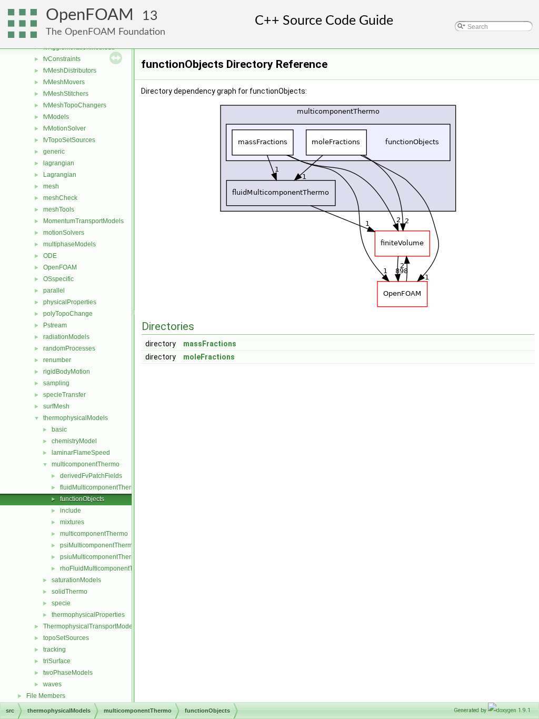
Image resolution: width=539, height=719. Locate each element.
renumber (57, 360)
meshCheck (60, 198)
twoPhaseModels (68, 672)
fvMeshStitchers (65, 93)
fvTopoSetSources (69, 140)
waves (52, 684)
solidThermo (69, 591)
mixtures (72, 522)
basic (59, 429)
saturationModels (76, 580)
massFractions (209, 343)
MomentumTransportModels (83, 221)
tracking (54, 649)
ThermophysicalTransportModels (90, 626)
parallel (54, 290)
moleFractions (209, 357)
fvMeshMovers (64, 82)
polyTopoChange (68, 313)
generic (54, 151)
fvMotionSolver (64, 128)
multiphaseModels (69, 244)
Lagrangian (59, 174)
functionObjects (82, 499)
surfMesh (56, 406)
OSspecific (58, 279)
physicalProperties (69, 302)
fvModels (56, 117)
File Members (45, 696)
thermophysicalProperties (88, 614)
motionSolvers (63, 232)
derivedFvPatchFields (91, 476)
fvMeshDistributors (69, 70)
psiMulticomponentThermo (98, 545)
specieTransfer (64, 394)
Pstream (55, 325)
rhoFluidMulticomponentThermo (106, 568)
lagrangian (58, 163)
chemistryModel (74, 441)
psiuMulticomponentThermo (100, 557)
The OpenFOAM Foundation (105, 32)
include (70, 510)
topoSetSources (66, 638)
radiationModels (66, 337)
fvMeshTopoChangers (74, 105)
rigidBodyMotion (66, 371)
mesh (51, 186)
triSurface (57, 661)
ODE (50, 255)
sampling (56, 383)
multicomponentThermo (85, 464)
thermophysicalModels (75, 418)
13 (150, 16)
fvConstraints (62, 59)
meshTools (58, 209)
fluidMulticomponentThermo (100, 487)
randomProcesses (69, 348)
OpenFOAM (90, 15)
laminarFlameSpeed (81, 452)
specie (61, 603)
